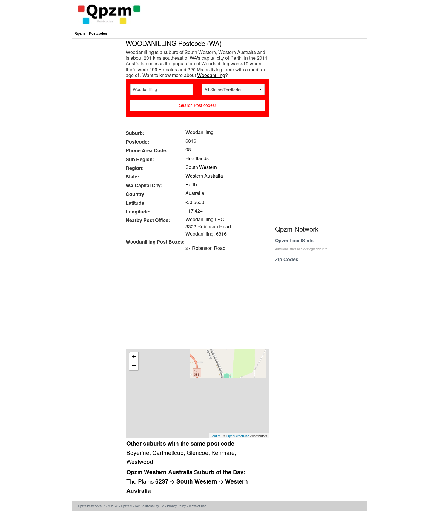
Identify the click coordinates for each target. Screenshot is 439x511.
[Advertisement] (194, 305)
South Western (201, 167)
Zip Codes (286, 259)
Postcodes (98, 33)
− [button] (134, 365)
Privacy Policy (176, 506)
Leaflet (215, 435)
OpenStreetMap (237, 435)
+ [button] (134, 356)
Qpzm (80, 33)
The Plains (140, 481)
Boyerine (137, 452)
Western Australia (204, 175)
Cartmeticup (168, 452)
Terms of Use (197, 506)
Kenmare (223, 452)
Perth (191, 184)
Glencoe (197, 452)
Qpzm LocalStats (301, 244)
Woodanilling (211, 75)
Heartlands (197, 158)
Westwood (139, 461)
